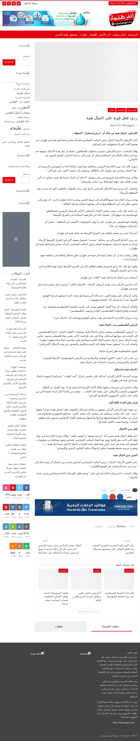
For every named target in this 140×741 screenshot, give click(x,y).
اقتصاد (93, 34)
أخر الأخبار (104, 34)
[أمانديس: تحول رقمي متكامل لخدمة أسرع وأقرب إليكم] (86, 579)
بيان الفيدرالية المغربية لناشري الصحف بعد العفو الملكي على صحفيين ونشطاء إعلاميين (113, 549)
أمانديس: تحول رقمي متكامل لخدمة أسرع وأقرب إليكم (15, 298)
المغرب (23, 107)
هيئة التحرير (61, 34)
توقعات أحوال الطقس (17, 112)
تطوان (13, 108)
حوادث (83, 34)
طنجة (15, 128)
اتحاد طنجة (23, 93)
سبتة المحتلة (9, 121)
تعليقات (59, 626)
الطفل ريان (24, 102)
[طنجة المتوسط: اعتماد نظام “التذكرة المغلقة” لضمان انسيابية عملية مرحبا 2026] (53, 579)
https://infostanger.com (123, 722)
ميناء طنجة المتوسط (22, 134)
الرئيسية (132, 34)
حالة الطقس (23, 121)
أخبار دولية (131, 110)
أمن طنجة (25, 89)
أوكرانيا (16, 89)
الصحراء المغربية (22, 98)
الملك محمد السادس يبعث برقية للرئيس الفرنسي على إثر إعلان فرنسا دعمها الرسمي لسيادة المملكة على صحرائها (59, 549)
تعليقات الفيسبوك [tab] (110, 626)
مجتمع (73, 34)
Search (26, 56)
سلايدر (111, 110)
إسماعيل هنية (125, 490)
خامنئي (103, 490)
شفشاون (26, 129)
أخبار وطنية (119, 34)
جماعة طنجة (23, 117)
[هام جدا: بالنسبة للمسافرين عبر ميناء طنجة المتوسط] (119, 579)
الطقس (13, 101)
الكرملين (113, 490)
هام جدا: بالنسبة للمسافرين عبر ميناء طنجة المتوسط (16, 283)
